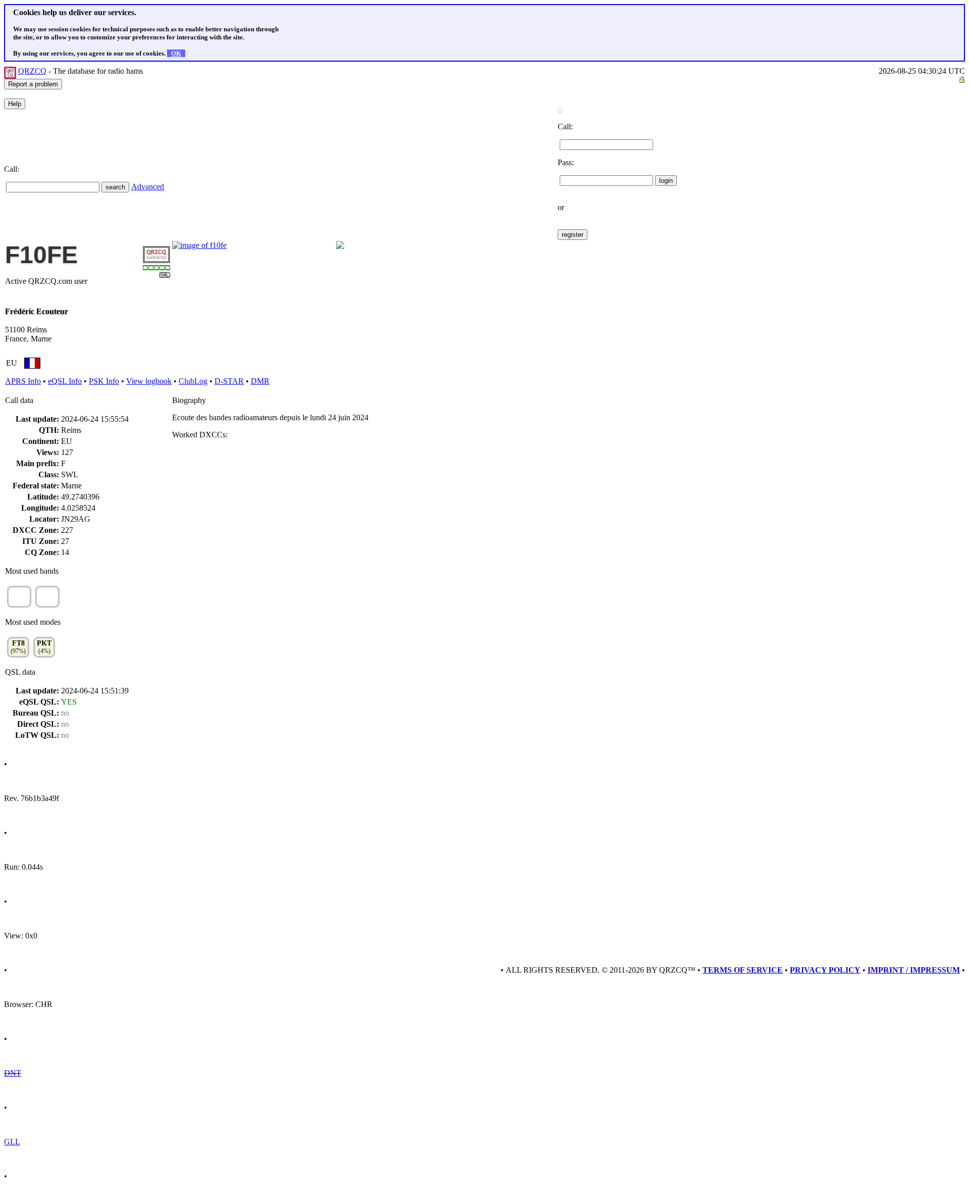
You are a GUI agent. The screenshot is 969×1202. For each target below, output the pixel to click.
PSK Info (104, 381)
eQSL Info (65, 381)
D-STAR (229, 381)
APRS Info (23, 381)
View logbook (149, 381)
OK (176, 53)
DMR (260, 381)
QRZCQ (32, 71)
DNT (12, 1073)
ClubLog (193, 381)
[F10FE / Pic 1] (199, 245)
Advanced (147, 186)
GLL (12, 1141)
